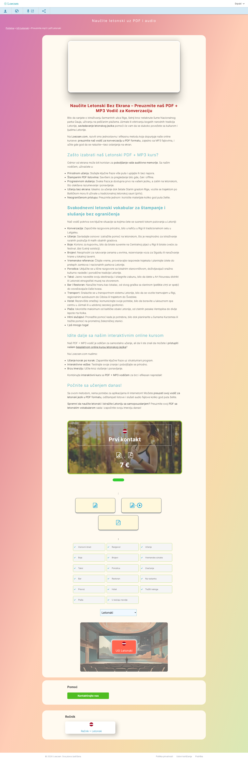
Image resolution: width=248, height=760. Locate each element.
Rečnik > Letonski (91, 731)
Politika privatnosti (164, 756)
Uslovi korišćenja (184, 756)
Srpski (238, 3)
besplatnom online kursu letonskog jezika (101, 347)
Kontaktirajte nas (88, 695)
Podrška (199, 756)
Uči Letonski (124, 650)
